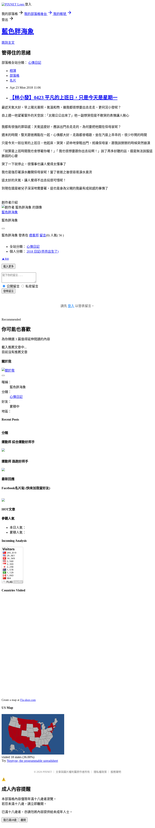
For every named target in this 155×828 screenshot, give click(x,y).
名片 (13, 80)
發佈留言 (8, 291)
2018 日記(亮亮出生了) (43, 251)
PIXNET (47, 771)
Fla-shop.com (28, 700)
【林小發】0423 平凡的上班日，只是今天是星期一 (63, 97)
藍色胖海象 (18, 31)
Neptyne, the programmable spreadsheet (32, 760)
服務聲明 (116, 771)
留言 (43, 235)
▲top (5, 258)
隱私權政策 (100, 771)
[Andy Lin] (3, 500)
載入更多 (8, 266)
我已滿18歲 (10, 820)
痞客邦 (34, 235)
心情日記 (34, 62)
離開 (23, 820)
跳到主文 (8, 42)
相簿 (13, 70)
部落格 (14, 75)
